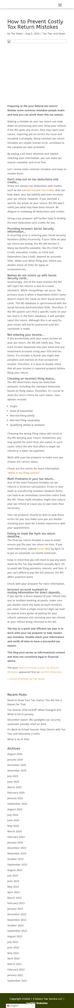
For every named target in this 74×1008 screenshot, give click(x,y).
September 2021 (17, 980)
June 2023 (13, 881)
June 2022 (13, 947)
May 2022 (13, 953)
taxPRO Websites (51, 672)
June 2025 (13, 781)
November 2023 (16, 853)
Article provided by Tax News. (27, 678)
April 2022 (13, 958)
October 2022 (15, 925)
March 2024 (14, 831)
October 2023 (15, 859)
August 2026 (14, 754)
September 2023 (17, 864)
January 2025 (15, 798)
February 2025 (16, 792)
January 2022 (15, 975)
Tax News (17, 33)
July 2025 (12, 776)
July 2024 (12, 815)
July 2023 (12, 875)
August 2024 (14, 809)
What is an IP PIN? (18, 739)
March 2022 (14, 964)
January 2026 (15, 759)
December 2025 (16, 765)
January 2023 (15, 908)
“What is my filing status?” (23, 472)
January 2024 (15, 842)
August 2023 (14, 870)
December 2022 (16, 914)
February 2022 (16, 969)
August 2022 (14, 936)
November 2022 (16, 920)
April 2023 (13, 892)
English (14, 1005)
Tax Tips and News (53, 33)
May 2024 (13, 825)
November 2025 (16, 770)
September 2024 (17, 803)
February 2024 (16, 837)
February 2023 (16, 903)
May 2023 (13, 886)
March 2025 (14, 787)
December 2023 (16, 848)
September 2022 (17, 930)
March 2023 (14, 897)
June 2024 (13, 820)
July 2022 (12, 942)
